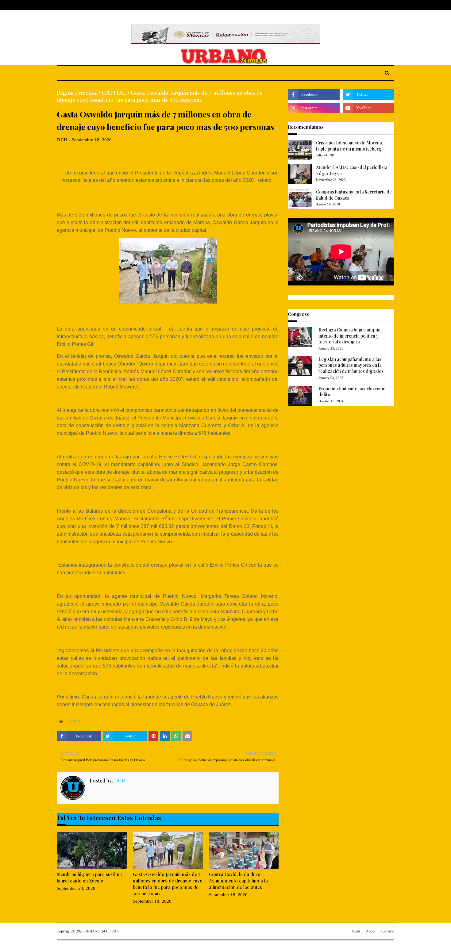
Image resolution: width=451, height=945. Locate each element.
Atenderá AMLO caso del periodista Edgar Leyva (351, 170)
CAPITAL (114, 92)
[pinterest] (391, 5)
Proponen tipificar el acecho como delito (351, 392)
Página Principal (77, 92)
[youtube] (368, 108)
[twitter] (372, 5)
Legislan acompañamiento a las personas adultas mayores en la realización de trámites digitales (351, 365)
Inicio (356, 931)
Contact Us (103, 4)
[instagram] (382, 5)
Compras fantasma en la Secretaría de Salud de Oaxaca (354, 195)
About (81, 4)
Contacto (387, 931)
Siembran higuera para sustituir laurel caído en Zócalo (90, 877)
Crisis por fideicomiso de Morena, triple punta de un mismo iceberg (349, 146)
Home (62, 4)
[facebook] (363, 5)
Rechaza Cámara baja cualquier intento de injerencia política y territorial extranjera (350, 336)
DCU (62, 139)
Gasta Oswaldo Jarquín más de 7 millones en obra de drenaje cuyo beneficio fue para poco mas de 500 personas (167, 884)
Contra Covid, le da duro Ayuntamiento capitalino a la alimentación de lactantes (238, 880)
